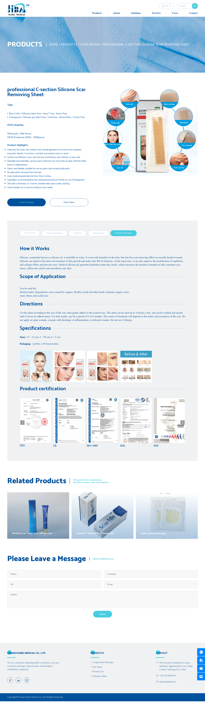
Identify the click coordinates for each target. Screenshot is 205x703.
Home (53, 44)
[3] (201, 668)
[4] (201, 676)
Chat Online (69, 202)
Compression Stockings (102, 662)
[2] (201, 660)
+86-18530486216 (167, 675)
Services (156, 13)
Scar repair (89, 44)
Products (97, 13)
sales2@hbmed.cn (167, 682)
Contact (193, 13)
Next (182, 422)
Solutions (136, 13)
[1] (201, 652)
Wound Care (97, 671)
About (116, 13)
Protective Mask (99, 676)
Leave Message (26, 202)
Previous (22, 422)
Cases (175, 13)
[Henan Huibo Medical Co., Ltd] (18, 10)
